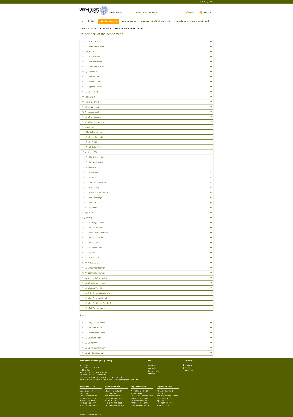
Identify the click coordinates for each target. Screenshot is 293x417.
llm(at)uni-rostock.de (90, 405)
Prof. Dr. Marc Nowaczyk (91, 202)
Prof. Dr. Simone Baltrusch (92, 46)
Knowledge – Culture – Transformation (193, 21)
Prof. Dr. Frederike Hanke (92, 137)
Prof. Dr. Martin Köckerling (92, 157)
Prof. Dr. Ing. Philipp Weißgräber (95, 298)
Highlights (91, 21)
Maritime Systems (129, 21)
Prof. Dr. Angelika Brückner (93, 322)
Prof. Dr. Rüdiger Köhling (92, 162)
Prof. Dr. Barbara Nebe (91, 338)
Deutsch (202, 2)
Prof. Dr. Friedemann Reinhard (94, 232)
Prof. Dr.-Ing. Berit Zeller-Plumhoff (96, 303)
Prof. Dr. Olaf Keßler (90, 142)
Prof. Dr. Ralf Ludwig (90, 187)
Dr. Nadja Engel (88, 97)
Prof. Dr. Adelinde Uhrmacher (94, 278)
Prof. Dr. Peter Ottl (89, 343)
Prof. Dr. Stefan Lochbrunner (93, 182)
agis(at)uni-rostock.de (141, 405)
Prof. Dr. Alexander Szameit (93, 268)
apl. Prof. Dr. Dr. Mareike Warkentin (96, 293)
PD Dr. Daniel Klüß (89, 152)
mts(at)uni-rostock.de (116, 405)
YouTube (188, 368)
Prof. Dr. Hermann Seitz (91, 247)
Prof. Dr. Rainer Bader (90, 41)
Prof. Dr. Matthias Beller (91, 61)
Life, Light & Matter (108, 21)
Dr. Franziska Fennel (90, 102)
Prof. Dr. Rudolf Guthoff (91, 327)
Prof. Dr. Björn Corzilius (91, 87)
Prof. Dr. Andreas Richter (92, 237)
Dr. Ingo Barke (87, 51)
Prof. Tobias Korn (88, 167)
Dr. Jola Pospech (88, 217)
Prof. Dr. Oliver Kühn (90, 177)
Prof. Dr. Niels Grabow (91, 117)
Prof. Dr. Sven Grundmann (92, 122)
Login (211, 2)
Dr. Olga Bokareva (89, 71)
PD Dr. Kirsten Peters (90, 207)
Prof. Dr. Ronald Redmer (92, 227)
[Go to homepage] (101, 10)
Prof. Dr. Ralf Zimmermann (93, 308)
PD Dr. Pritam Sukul (90, 263)
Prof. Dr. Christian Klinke (92, 147)
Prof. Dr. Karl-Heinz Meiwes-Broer (95, 192)
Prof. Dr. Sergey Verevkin (92, 288)
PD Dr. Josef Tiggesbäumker (93, 273)
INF (82, 21)
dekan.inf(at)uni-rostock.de (127, 379)
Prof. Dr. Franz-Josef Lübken (93, 332)
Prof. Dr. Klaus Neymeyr (91, 197)
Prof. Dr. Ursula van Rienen (93, 283)
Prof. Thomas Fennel (90, 107)
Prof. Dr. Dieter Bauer (90, 56)
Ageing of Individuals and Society (156, 21)
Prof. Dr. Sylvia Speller (90, 252)
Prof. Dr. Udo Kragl (89, 172)
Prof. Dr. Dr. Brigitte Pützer (93, 222)
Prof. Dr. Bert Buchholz (91, 81)
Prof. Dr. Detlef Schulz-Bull (92, 353)
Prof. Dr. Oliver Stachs (90, 258)
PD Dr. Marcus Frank (90, 112)
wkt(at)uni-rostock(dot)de (168, 405)
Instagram (189, 370)
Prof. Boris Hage (88, 127)
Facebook (188, 365)
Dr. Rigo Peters (87, 212)
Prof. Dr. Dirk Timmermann (93, 348)
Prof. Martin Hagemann (91, 132)
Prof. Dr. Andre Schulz (90, 242)
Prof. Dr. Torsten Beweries (92, 66)
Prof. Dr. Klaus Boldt (90, 76)
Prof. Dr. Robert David (90, 92)
